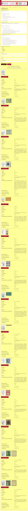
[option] (14, 15)
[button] (14, 11)
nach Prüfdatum (13, 67)
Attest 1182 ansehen (4, 76)
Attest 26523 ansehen (5, 487)
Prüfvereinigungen (15, 7)
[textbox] (14, 12)
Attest (2, 47)
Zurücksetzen (4, 64)
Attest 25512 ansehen (4, 426)
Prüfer (7, 7)
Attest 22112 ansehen (4, 204)
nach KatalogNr (18, 67)
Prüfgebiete (10, 7)
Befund (3, 48)
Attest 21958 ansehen (4, 168)
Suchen (9, 64)
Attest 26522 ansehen (4, 457)
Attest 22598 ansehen (5, 331)
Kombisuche (3, 7)
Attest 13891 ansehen (4, 105)
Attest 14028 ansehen (4, 136)
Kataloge (20, 7)
